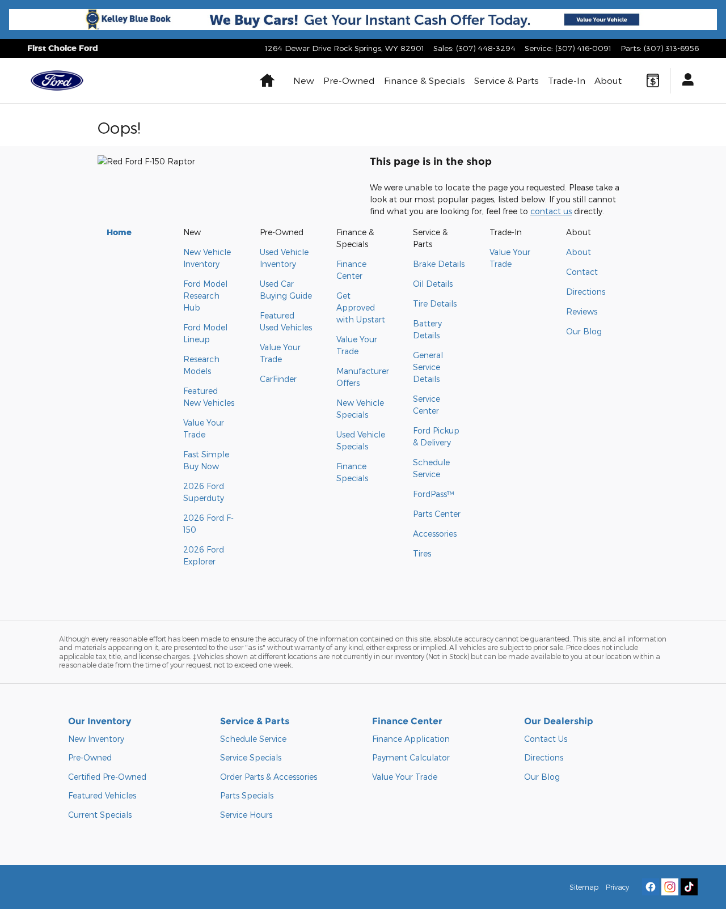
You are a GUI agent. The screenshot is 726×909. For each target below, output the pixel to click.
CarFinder (278, 379)
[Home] (57, 80)
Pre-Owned (349, 80)
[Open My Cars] (685, 81)
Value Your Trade (404, 776)
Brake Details (439, 264)
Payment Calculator (411, 757)
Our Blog (584, 331)
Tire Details (435, 303)
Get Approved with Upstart (360, 307)
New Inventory (96, 739)
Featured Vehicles (102, 795)
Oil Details (433, 283)
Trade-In (566, 80)
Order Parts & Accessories (268, 776)
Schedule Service (253, 739)
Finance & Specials (424, 80)
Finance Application (411, 739)
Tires (422, 553)
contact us (551, 211)
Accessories (435, 533)
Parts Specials (246, 795)
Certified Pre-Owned (107, 776)
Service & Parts (506, 80)
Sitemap (583, 887)
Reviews (581, 311)
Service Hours (246, 814)
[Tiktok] (689, 886)
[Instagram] (669, 886)
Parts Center (437, 514)
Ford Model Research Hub (205, 295)
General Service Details (428, 367)
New (303, 80)
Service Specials (250, 757)
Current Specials (100, 814)
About (608, 80)
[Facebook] (650, 886)
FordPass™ (433, 494)
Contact (582, 272)
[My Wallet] (653, 80)
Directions (585, 291)
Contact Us (545, 739)
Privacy (617, 887)
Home (119, 232)
